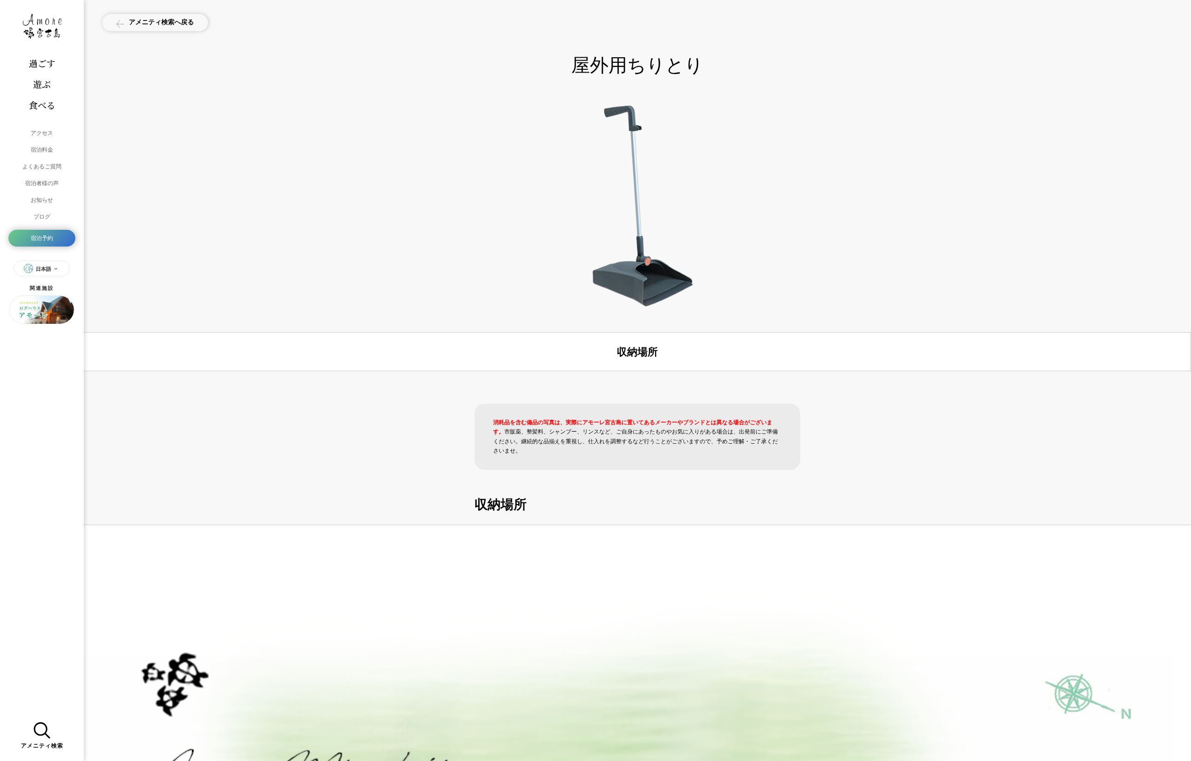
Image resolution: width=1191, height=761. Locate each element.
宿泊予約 (42, 237)
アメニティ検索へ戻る (161, 22)
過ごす (42, 63)
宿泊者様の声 (42, 183)
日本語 (43, 269)
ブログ (41, 216)
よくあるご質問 (41, 166)
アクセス (42, 132)
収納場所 (637, 352)
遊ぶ (42, 84)
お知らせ (42, 199)
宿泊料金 (42, 149)
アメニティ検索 (42, 745)
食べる (42, 105)
